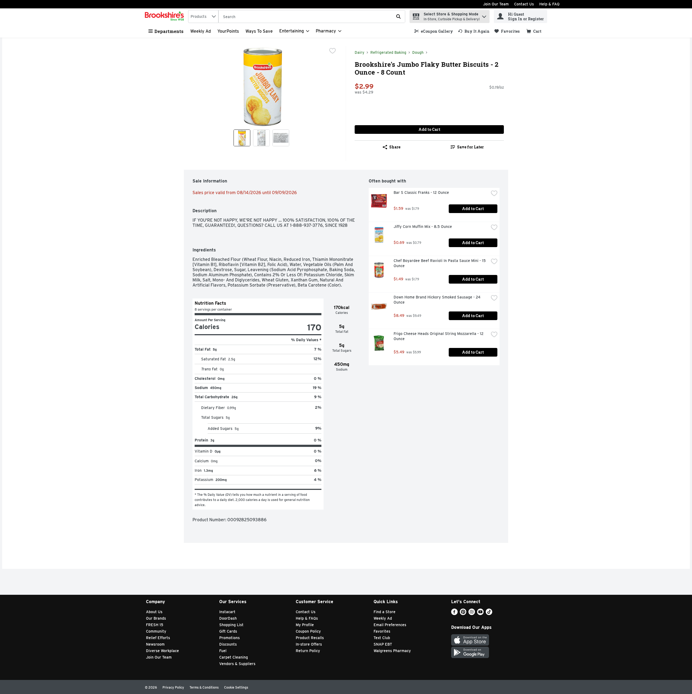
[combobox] (203, 16)
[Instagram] (471, 613)
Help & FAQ (549, 4)
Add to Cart (429, 129)
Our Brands (156, 618)
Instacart (227, 612)
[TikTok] (489, 613)
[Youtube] (480, 613)
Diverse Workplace (162, 651)
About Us (154, 612)
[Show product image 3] (280, 137)
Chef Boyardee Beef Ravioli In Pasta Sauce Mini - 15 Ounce (440, 263)
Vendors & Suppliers (237, 664)
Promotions (229, 638)
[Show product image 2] (261, 137)
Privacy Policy (173, 687)
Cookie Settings (236, 687)
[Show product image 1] (242, 137)
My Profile (305, 625)
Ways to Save (259, 31)
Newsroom (155, 644)
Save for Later (470, 147)
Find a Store (384, 612)
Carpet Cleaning (233, 657)
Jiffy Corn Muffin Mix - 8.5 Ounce (423, 226)
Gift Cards (228, 631)
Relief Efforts (158, 638)
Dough (418, 52)
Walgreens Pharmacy (392, 651)
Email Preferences (390, 625)
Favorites (382, 631)
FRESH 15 (154, 625)
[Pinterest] (463, 613)
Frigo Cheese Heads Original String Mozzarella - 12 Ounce (439, 336)
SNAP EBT (383, 644)
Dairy (359, 52)
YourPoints (228, 31)
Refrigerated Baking (388, 52)
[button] (484, 15)
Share (394, 147)
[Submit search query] (398, 16)
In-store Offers (309, 644)
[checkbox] (332, 51)
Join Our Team (496, 4)
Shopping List (231, 625)
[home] (165, 16)
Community (156, 631)
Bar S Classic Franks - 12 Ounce (421, 192)
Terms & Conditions (204, 687)
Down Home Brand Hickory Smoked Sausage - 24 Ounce (437, 299)
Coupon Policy (308, 631)
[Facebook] (454, 613)
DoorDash (228, 618)
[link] (433, 31)
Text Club (382, 638)
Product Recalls (310, 638)
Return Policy (308, 651)
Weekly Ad (200, 31)
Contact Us (524, 4)
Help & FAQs (307, 618)
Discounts (228, 644)
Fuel (223, 651)
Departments (169, 31)
